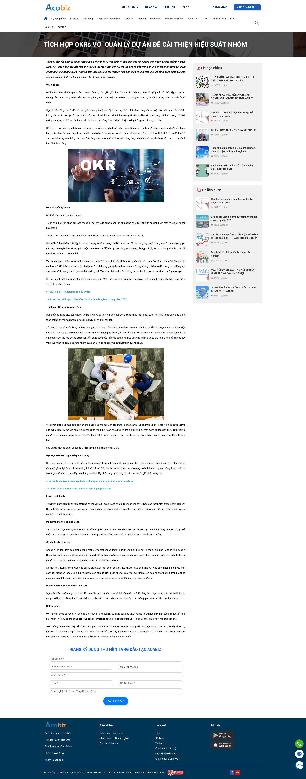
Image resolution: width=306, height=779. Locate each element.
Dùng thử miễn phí (247, 7)
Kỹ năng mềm (58, 18)
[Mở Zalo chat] (299, 765)
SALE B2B (193, 18)
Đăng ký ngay (116, 701)
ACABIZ (62, 27)
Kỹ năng (74, 18)
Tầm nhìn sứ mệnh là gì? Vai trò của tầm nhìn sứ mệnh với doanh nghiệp (233, 149)
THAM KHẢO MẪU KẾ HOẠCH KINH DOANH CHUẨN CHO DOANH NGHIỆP (232, 96)
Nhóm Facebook (54, 759)
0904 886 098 (62, 739)
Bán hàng (88, 18)
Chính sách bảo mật (166, 748)
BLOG (186, 7)
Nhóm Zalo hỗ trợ (54, 753)
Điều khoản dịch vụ (165, 753)
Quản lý (129, 18)
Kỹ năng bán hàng (174, 18)
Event (206, 18)
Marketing (155, 18)
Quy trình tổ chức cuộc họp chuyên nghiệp (231, 254)
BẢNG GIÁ (151, 7)
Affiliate (159, 738)
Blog (157, 733)
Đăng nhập (220, 7)
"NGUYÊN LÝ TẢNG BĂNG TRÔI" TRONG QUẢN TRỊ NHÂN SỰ (233, 289)
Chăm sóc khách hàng (109, 18)
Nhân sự (141, 18)
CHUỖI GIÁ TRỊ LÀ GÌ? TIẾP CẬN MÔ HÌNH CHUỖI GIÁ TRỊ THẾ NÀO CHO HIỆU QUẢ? (234, 236)
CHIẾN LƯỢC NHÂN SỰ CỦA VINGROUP (233, 130)
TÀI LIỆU (170, 7)
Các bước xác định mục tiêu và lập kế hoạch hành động (232, 114)
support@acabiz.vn (62, 746)
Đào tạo (49, 27)
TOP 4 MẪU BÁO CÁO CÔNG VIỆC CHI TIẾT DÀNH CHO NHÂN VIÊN (232, 79)
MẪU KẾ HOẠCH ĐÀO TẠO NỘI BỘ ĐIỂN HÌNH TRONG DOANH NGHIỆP (233, 271)
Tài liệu (159, 743)
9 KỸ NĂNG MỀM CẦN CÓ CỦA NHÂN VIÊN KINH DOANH (232, 167)
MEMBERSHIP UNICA (224, 18)
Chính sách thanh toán (167, 758)
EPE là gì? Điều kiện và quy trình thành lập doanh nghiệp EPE (234, 218)
